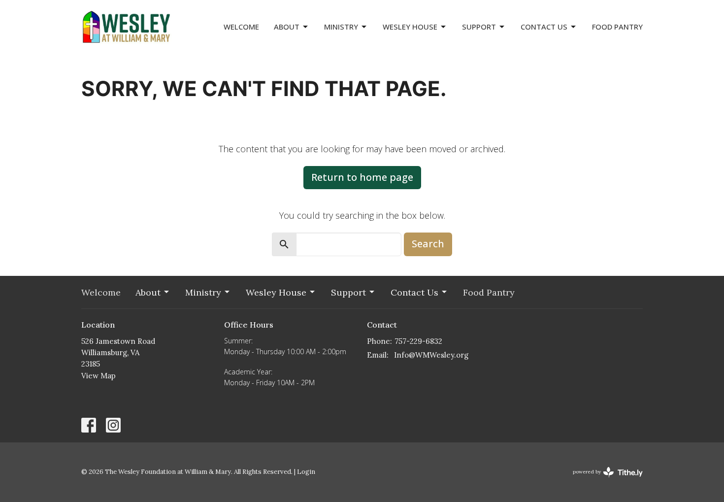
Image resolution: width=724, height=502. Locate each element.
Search (428, 243)
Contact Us (544, 27)
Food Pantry (617, 27)
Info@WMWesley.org (431, 355)
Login (306, 472)
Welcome (241, 27)
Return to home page (362, 177)
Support (479, 27)
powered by (603, 480)
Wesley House (410, 27)
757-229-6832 (418, 341)
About (286, 27)
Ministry (341, 27)
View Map (98, 375)
